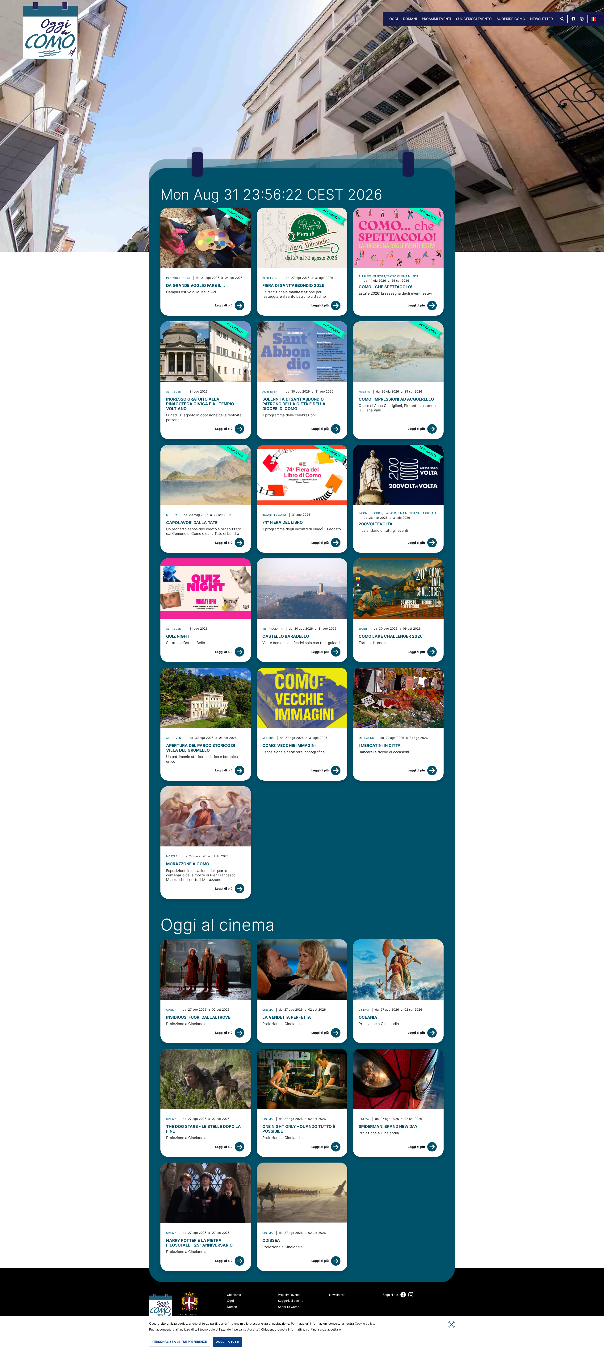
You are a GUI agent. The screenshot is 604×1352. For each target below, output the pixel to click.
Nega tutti (451, 1324)
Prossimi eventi (436, 19)
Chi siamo (234, 1295)
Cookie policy (364, 1323)
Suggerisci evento (474, 19)
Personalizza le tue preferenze (179, 1342)
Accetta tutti (227, 1342)
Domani (410, 19)
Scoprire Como (511, 19)
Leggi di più (223, 305)
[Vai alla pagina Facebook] (573, 19)
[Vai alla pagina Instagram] (581, 19)
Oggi (393, 19)
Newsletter (541, 19)
